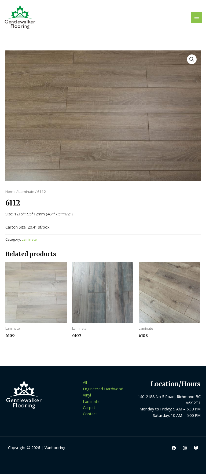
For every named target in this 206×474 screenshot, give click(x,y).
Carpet (89, 407)
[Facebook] (174, 448)
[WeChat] (196, 448)
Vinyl (87, 395)
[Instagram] (185, 448)
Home (10, 191)
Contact (90, 413)
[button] (192, 59)
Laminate (26, 191)
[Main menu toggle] (196, 17)
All (85, 382)
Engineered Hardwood (103, 388)
